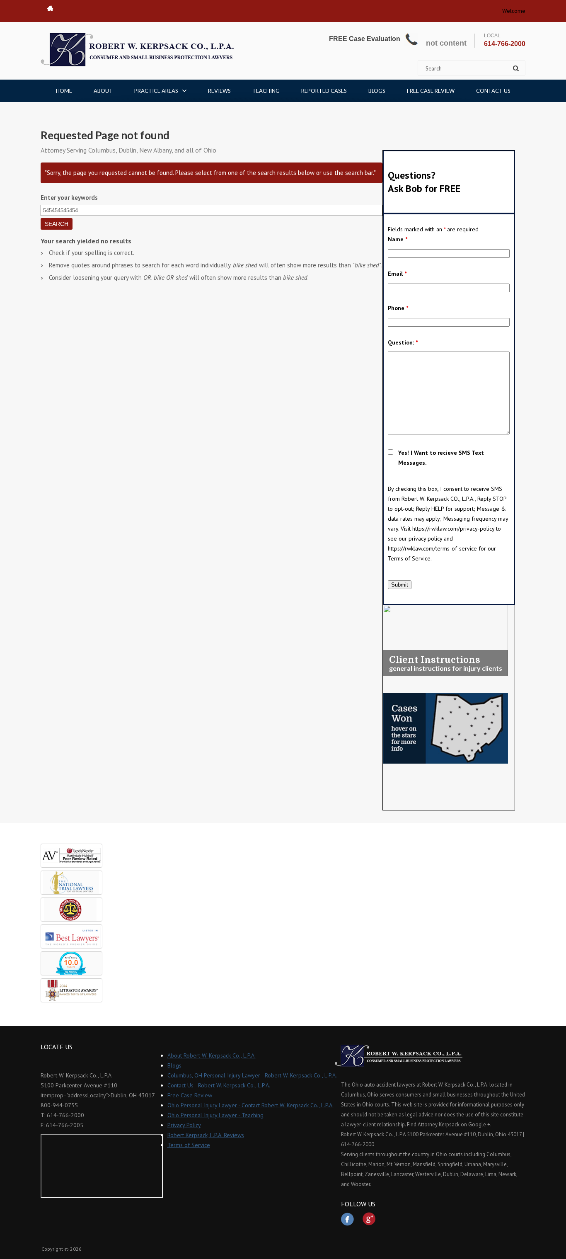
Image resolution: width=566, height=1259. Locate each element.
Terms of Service (188, 1145)
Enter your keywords (69, 197)
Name (397, 239)
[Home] (138, 49)
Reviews (219, 90)
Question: (403, 342)
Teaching (266, 90)
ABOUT (103, 90)
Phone (398, 308)
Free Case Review (431, 90)
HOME (64, 90)
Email (397, 273)
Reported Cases (324, 90)
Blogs (376, 90)
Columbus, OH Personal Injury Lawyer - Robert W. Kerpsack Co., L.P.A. (252, 1075)
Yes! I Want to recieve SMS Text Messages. (441, 457)
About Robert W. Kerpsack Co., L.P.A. (211, 1055)
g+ (369, 1219)
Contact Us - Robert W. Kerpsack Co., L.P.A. (218, 1085)
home (50, 8)
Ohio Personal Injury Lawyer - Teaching (215, 1115)
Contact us (493, 90)
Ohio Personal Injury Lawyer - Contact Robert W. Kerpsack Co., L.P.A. (250, 1105)
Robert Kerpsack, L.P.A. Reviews (205, 1135)
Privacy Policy (184, 1125)
